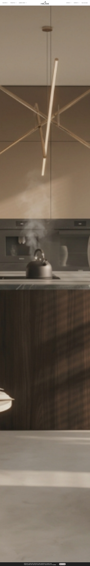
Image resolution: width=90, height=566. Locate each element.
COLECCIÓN (4, 2)
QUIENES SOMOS (22, 2)
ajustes (54, 564)
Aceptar (62, 564)
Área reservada (85, 2)
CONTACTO (76, 2)
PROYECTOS (13, 2)
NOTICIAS (68, 2)
